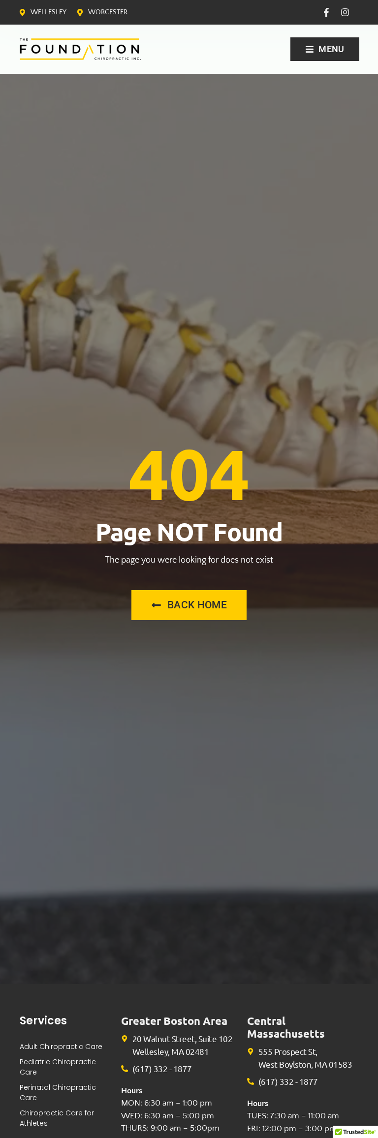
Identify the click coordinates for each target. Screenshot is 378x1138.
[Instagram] (345, 12)
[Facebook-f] (326, 12)
